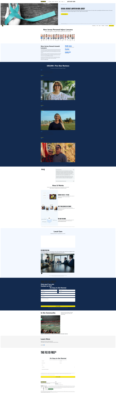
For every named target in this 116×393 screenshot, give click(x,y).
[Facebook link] (43, 387)
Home (61, 4)
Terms (48, 304)
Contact (62, 1)
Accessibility (56, 384)
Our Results (50, 1)
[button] (43, 163)
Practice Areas (56, 1)
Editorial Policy (61, 384)
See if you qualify (111, 25)
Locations (53, 1)
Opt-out (59, 384)
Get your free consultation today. (44, 59)
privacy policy (53, 304)
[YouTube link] (43, 388)
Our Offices (63, 4)
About (59, 1)
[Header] (43, 1)
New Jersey (66, 4)
